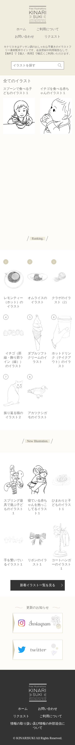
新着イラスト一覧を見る (37, 585)
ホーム (21, 29)
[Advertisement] (37, 180)
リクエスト (52, 36)
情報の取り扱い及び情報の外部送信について (37, 725)
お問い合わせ (24, 36)
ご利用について (47, 29)
